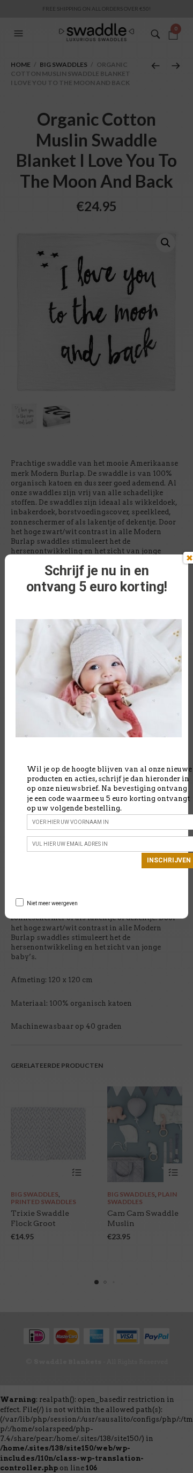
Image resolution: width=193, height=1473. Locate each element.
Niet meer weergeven (52, 903)
